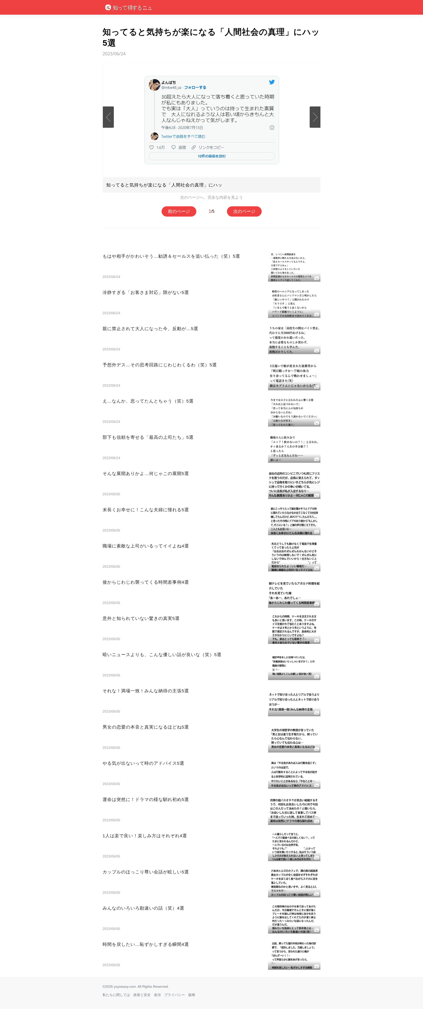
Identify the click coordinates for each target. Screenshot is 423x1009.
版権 (191, 995)
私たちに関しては (116, 995)
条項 (157, 995)
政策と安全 (142, 995)
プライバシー (174, 995)
